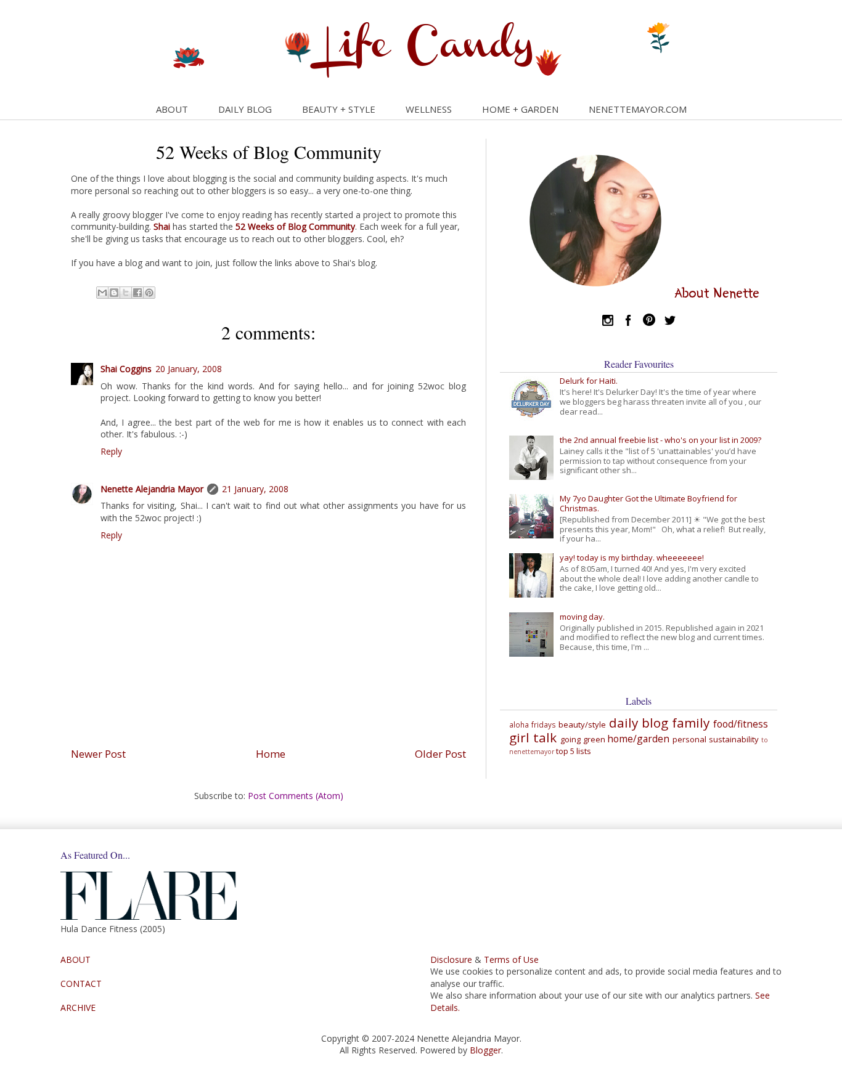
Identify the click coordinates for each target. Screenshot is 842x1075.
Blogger (485, 1050)
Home (270, 754)
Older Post (440, 754)
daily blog (638, 722)
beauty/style (582, 724)
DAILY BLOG (245, 109)
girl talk (533, 737)
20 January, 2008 (188, 369)
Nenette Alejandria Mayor (151, 489)
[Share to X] (126, 292)
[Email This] (102, 292)
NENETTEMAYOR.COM (638, 109)
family (690, 722)
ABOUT (172, 109)
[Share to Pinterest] (149, 292)
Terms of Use (511, 959)
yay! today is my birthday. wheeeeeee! (632, 557)
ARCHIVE (78, 1007)
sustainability (734, 739)
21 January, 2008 (255, 489)
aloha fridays (532, 724)
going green (582, 739)
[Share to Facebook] (137, 292)
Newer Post (98, 754)
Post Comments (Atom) (295, 795)
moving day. (582, 616)
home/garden (638, 738)
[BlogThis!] (114, 292)
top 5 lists (573, 751)
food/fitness (740, 724)
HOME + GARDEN (520, 109)
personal (689, 739)
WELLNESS (429, 109)
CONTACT (81, 983)
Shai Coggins (126, 369)
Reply (111, 451)
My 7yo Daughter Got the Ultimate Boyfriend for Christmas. (648, 503)
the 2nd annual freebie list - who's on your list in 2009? (660, 439)
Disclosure (451, 959)
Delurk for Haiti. (589, 380)
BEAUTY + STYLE (338, 109)
